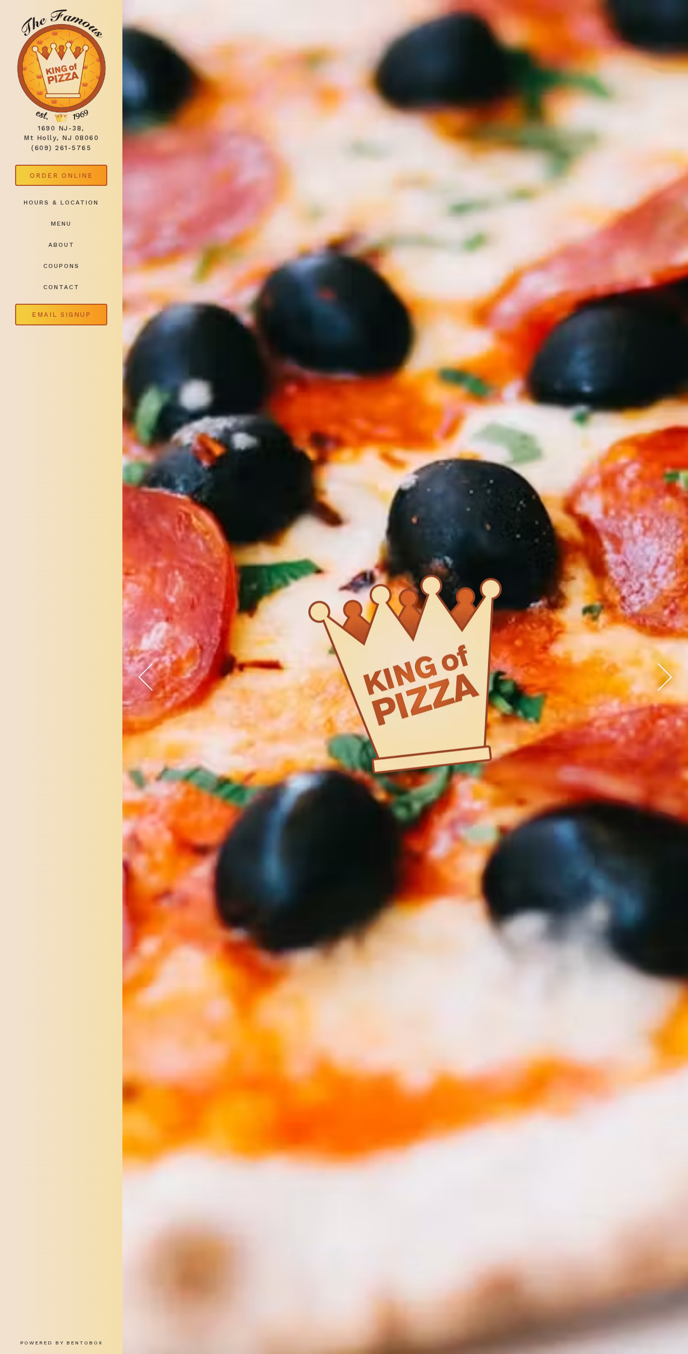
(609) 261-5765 (61, 148)
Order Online (68, 175)
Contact (61, 287)
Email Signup (61, 314)
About (61, 244)
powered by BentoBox (71, 1342)
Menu (61, 223)
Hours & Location (61, 202)
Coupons (61, 265)
